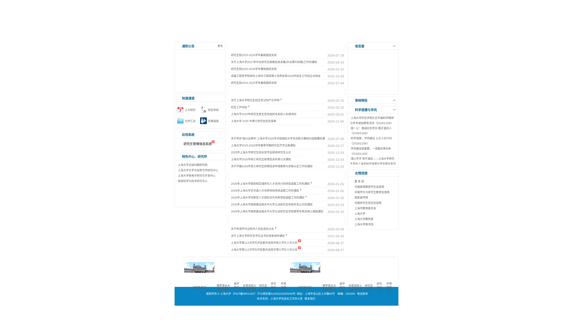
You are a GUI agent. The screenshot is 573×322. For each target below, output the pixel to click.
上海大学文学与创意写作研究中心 (198, 170)
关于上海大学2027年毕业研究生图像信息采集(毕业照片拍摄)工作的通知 (274, 62)
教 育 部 (359, 181)
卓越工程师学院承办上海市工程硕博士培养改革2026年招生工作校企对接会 (276, 76)
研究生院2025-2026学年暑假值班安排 (254, 55)
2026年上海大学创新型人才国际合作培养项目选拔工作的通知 (267, 197)
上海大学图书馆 (364, 224)
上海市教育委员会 (365, 208)
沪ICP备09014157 (244, 293)
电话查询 (362, 293)
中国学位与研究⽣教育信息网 (372, 192)
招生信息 (253, 38)
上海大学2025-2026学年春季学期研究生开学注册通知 (263, 145)
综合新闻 (240, 47)
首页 (186, 38)
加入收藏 (389, 2)
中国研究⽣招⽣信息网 (368, 203)
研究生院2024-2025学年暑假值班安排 (254, 83)
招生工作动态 (239, 107)
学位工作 (297, 38)
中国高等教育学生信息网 (369, 187)
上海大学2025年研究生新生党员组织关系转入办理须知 (263, 114)
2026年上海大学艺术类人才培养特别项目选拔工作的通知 (265, 190)
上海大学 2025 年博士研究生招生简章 (253, 121)
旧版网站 (387, 38)
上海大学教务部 (364, 219)
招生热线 (213, 110)
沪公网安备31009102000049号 (276, 293)
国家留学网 (361, 197)
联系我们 (310, 298)
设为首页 (373, 2)
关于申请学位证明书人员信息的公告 (252, 229)
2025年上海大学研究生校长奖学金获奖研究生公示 (261, 152)
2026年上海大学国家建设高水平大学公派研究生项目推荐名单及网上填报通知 (277, 211)
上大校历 (190, 110)
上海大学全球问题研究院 (192, 165)
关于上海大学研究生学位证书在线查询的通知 (258, 235)
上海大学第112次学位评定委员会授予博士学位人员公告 (264, 249)
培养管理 (275, 38)
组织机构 (230, 38)
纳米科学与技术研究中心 (192, 181)
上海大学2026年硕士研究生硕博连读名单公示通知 (261, 159)
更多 (220, 46)
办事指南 (342, 38)
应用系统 (208, 38)
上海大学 (360, 213)
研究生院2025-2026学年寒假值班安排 (254, 69)
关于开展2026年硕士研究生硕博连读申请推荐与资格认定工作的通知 (271, 166)
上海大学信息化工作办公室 (287, 298)
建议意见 (365, 38)
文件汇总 (190, 121)
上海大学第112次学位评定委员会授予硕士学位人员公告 (264, 242)
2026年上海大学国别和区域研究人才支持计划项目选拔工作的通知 (270, 183)
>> (394, 46)
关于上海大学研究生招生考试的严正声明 (255, 100)
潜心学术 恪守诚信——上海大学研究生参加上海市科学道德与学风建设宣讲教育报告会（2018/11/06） (373, 164)
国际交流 (320, 38)
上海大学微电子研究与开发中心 (197, 175)
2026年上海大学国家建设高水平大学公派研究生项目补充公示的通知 (271, 204)
